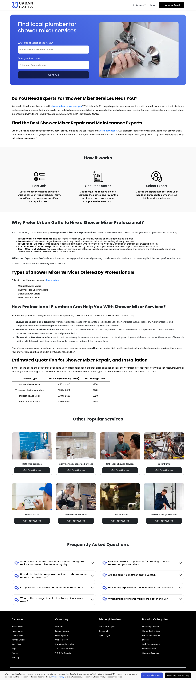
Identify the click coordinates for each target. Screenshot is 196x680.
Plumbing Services (150, 626)
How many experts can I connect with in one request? (137, 588)
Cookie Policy (58, 677)
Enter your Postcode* (29, 58)
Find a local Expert (107, 626)
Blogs (14, 648)
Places (15, 653)
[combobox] (53, 50)
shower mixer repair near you (66, 106)
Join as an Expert (171, 5)
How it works (17, 626)
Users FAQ (16, 644)
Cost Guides (17, 635)
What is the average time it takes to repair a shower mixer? (48, 599)
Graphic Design (149, 648)
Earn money (17, 631)
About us (59, 626)
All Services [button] (138, 5)
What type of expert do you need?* (35, 42)
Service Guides (18, 639)
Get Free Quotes (32, 470)
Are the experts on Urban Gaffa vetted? (129, 575)
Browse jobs (104, 631)
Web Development (151, 644)
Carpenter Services (151, 631)
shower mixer (52, 280)
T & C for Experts (63, 653)
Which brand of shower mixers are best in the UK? (135, 599)
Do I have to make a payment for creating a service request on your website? (136, 563)
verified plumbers (108, 130)
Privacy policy (61, 635)
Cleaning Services (150, 653)
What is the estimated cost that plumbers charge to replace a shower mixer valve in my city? (49, 563)
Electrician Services (151, 635)
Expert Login (104, 635)
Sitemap (15, 657)
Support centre (62, 631)
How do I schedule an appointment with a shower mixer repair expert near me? (50, 576)
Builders (145, 639)
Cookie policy (61, 639)
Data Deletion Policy (64, 644)
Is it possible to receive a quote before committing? (48, 588)
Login (152, 5)
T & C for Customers (65, 648)
